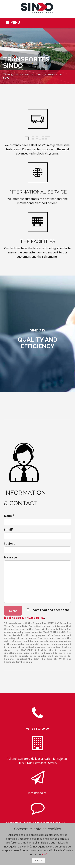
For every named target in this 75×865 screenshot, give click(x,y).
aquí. (44, 854)
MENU (15, 22)
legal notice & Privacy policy (24, 618)
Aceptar (38, 860)
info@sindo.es (37, 793)
